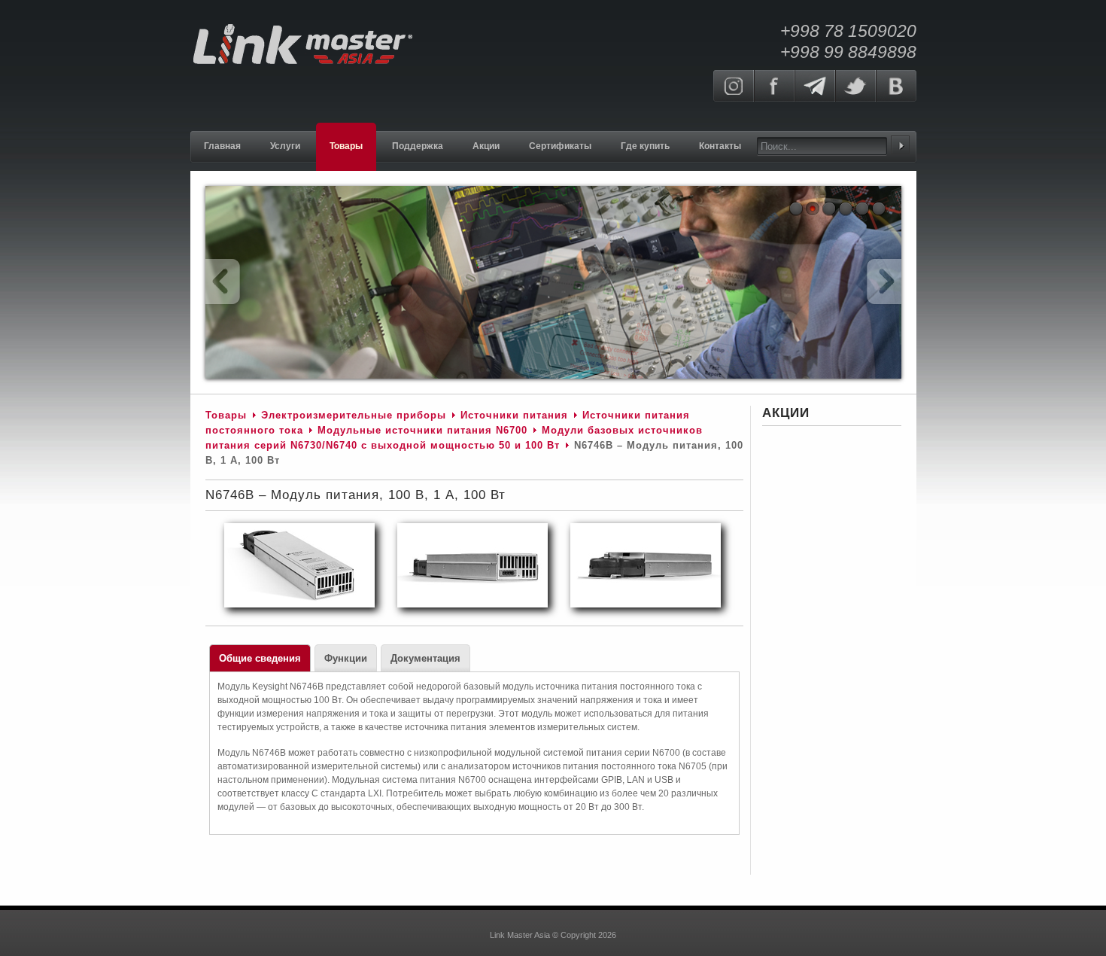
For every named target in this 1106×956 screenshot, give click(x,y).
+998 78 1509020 (848, 31)
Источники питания (514, 415)
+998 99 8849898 (848, 52)
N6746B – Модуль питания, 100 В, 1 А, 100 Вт (355, 495)
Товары (226, 415)
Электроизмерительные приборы (355, 415)
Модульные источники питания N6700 (422, 430)
